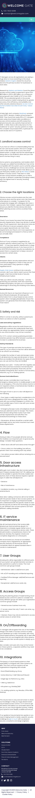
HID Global (25, 172)
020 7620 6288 (10, 11)
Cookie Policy (7, 794)
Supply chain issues (6, 270)
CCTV (3, 747)
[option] (17, 47)
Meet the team (5, 736)
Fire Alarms (4, 759)
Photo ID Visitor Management (9, 757)
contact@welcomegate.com (16, 13)
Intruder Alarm (5, 750)
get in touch (13, 719)
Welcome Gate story (7, 733)
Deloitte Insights (10, 81)
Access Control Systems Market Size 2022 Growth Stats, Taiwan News (16, 106)
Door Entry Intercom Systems (9, 752)
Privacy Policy (22, 792)
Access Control (5, 745)
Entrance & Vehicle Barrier (8, 754)
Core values (4, 731)
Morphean (22, 113)
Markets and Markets (16, 90)
